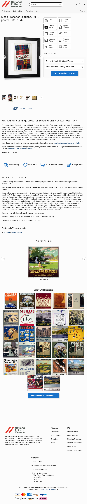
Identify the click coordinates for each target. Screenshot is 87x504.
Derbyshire (43, 279)
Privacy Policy (72, 432)
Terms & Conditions (74, 443)
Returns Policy (72, 435)
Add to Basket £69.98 (64, 73)
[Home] (14, 7)
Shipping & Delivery (74, 439)
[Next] (41, 57)
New (37, 11)
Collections (6, 11)
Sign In (82, 11)
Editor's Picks (18, 11)
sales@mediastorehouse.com (45, 465)
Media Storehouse (50, 490)
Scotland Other (16, 232)
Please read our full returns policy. (20, 149)
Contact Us (35, 458)
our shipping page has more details (66, 143)
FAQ (68, 428)
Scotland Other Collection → (43, 395)
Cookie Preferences (74, 450)
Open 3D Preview (25, 108)
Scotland (6, 232)
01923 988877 (39, 462)
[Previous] (4, 57)
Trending (29, 11)
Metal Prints (71, 447)
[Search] (60, 4)
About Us (54, 428)
